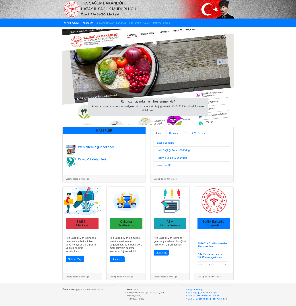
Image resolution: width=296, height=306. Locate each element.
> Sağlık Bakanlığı (194, 289)
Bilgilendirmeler (105, 22)
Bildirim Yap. (75, 259)
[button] (75, 77)
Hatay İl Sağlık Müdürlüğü (172, 157)
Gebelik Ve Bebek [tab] (195, 133)
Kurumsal (121, 22)
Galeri (146, 22)
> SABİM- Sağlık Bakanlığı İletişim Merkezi (206, 299)
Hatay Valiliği (164, 165)
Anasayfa (88, 22)
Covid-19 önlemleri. (92, 155)
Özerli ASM (70, 23)
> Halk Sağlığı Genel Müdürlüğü (201, 292)
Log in (167, 22)
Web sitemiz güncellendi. (96, 143)
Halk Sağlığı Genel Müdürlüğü (174, 150)
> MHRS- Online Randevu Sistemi (202, 295)
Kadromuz (135, 22)
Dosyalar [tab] (174, 133)
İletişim (157, 22)
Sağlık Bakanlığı (166, 142)
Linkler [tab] (160, 133)
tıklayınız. (117, 259)
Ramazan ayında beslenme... (99, 167)
